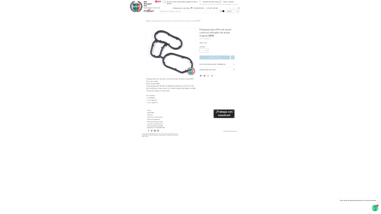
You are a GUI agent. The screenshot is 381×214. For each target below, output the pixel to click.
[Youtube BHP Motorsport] (154, 130)
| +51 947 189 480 (211, 8)
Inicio (148, 21)
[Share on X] (212, 76)
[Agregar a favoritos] (233, 57)
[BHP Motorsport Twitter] (151, 130)
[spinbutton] (204, 50)
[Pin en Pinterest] (204, 76)
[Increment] (207, 50)
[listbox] (232, 11)
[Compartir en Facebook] (201, 76)
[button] (222, 11)
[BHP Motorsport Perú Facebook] (148, 130)
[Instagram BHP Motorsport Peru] (158, 130)
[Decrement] (201, 50)
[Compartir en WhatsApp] (208, 76)
